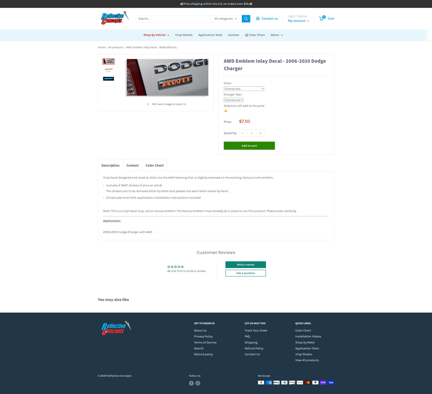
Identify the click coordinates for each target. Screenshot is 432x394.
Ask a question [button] (245, 273)
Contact (233, 35)
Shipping (251, 342)
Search (199, 348)
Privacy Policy (203, 336)
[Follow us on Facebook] (191, 383)
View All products (307, 360)
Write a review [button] (245, 264)
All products (116, 47)
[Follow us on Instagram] (197, 383)
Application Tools (210, 35)
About (275, 35)
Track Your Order (256, 330)
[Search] (246, 18)
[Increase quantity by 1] (260, 133)
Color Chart (257, 35)
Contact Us (252, 354)
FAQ (247, 336)
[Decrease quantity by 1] (242, 133)
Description (110, 165)
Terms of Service (205, 342)
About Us (200, 330)
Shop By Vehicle (154, 35)
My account (297, 21)
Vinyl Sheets (183, 35)
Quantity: (230, 133)
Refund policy (203, 354)
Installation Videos (308, 336)
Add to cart (249, 146)
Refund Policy (254, 348)
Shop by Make (305, 342)
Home (101, 47)
